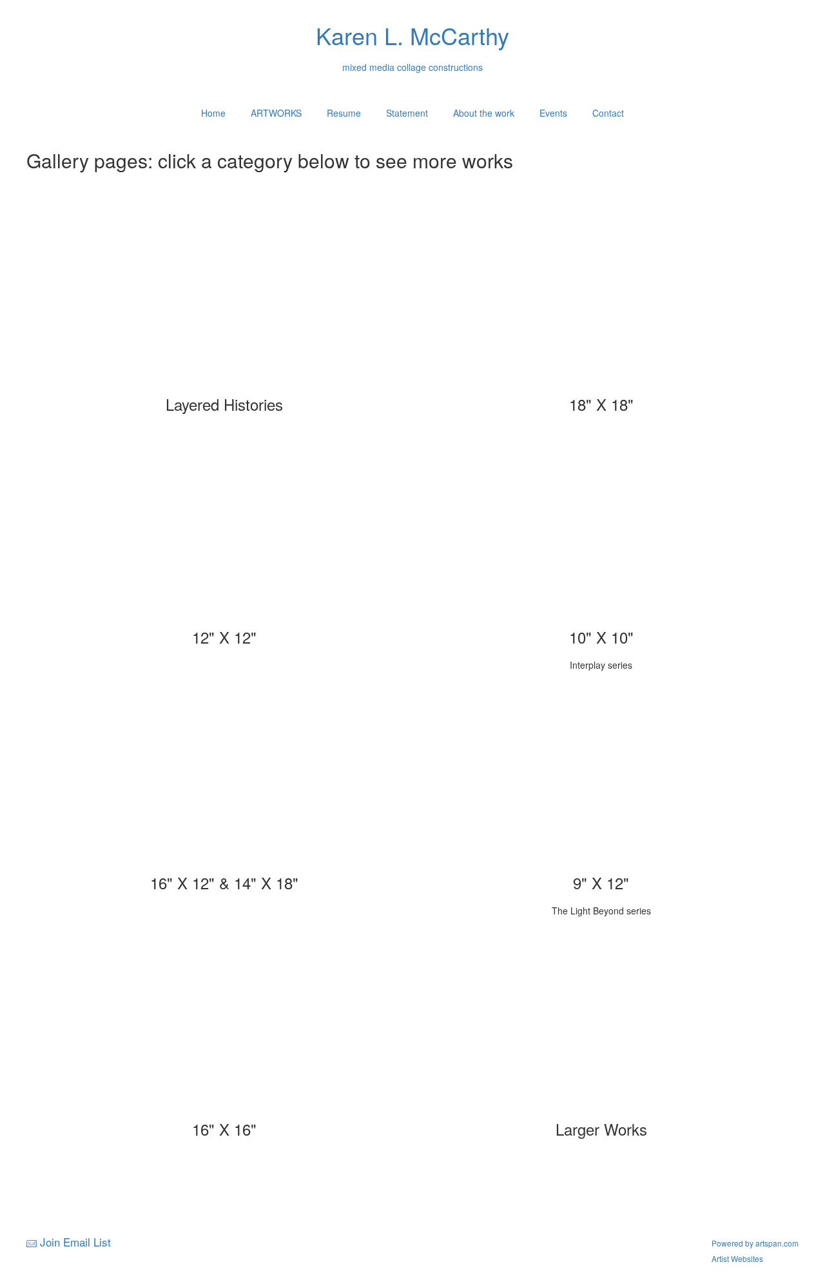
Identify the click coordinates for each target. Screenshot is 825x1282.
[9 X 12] (601, 781)
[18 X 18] (601, 302)
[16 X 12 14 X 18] (224, 781)
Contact (608, 112)
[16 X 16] (224, 1027)
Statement (407, 112)
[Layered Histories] (224, 302)
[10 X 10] (601, 535)
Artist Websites (737, 1258)
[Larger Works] (601, 1027)
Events (553, 112)
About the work (483, 112)
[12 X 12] (224, 535)
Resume (344, 112)
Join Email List (75, 1242)
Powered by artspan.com (755, 1243)
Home (213, 112)
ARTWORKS (276, 112)
